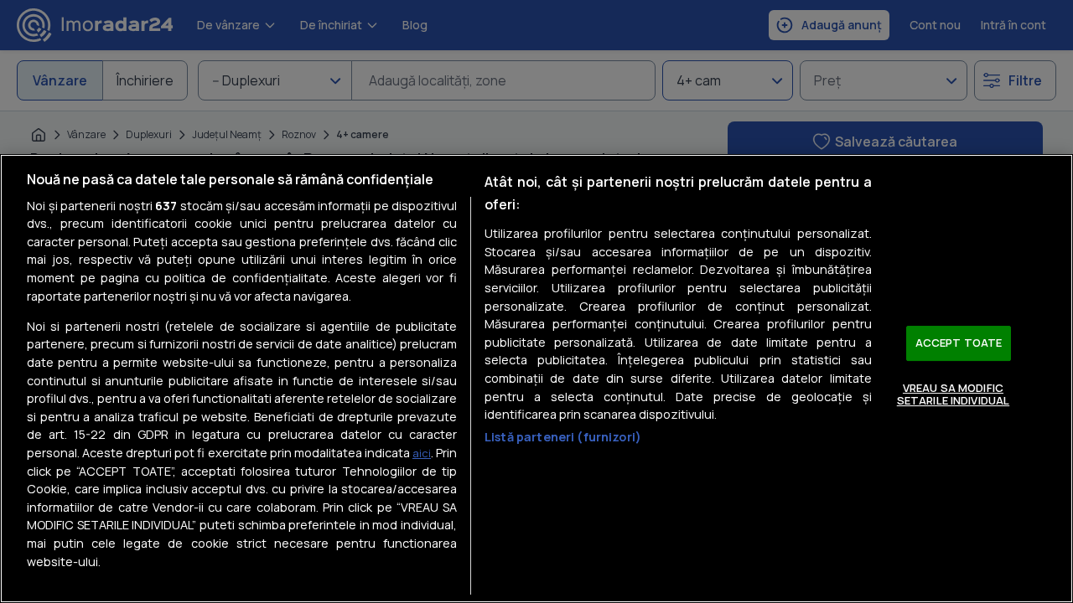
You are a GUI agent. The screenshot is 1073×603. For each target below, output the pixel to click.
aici (421, 453)
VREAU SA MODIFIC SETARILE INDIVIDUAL (953, 394)
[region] (536, 378)
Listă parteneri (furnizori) (563, 437)
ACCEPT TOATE (959, 342)
